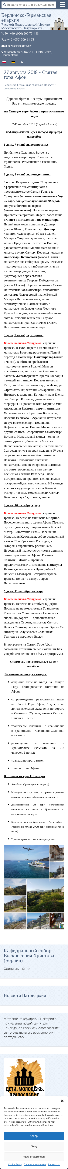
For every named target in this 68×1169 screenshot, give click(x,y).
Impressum (54, 1164)
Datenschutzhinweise (35, 1164)
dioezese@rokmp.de (18, 45)
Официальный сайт (18, 969)
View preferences (34, 1156)
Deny (34, 1146)
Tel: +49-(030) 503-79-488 (21, 33)
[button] (62, 1101)
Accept (34, 1135)
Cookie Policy (15, 1164)
